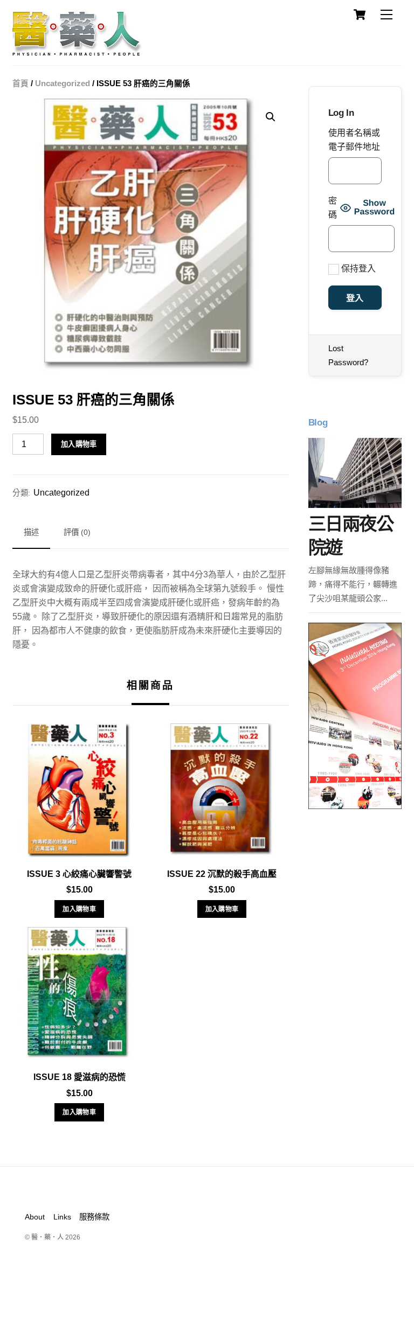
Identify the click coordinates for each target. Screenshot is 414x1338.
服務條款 (94, 1216)
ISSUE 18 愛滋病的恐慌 (79, 1077)
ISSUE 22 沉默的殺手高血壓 (222, 874)
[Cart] (359, 14)
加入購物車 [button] (79, 909)
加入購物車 (79, 444)
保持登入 (357, 268)
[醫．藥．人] (77, 51)
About (35, 1216)
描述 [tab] (31, 532)
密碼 (332, 207)
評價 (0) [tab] (77, 532)
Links (62, 1216)
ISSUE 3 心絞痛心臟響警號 (79, 874)
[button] (270, 117)
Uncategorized (62, 83)
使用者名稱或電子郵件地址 (354, 139)
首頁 (20, 83)
